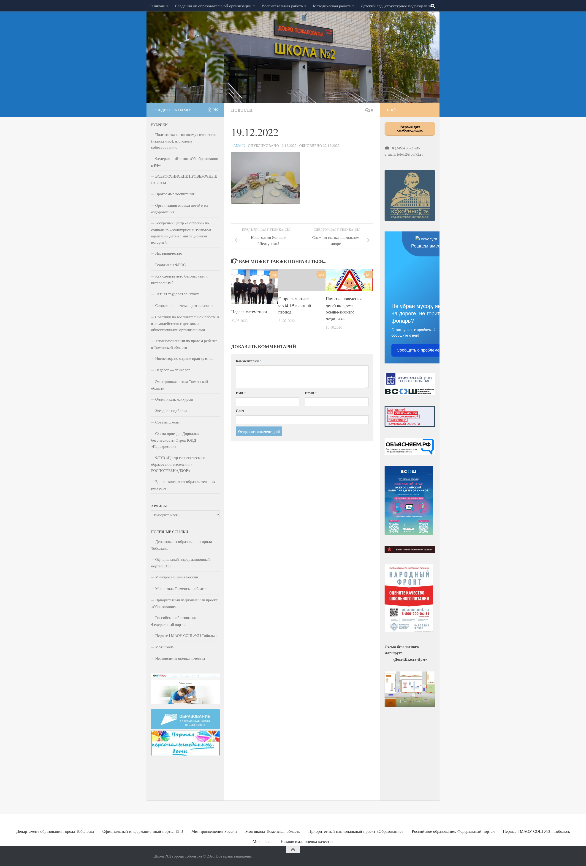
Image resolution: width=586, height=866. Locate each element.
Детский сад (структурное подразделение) (398, 5)
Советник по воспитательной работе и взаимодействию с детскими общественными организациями (185, 323)
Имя (241, 392)
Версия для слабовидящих (410, 128)
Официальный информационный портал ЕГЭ (180, 563)
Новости (241, 110)
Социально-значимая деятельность (184, 305)
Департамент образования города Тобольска (181, 545)
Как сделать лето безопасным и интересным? (179, 279)
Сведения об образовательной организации (213, 5)
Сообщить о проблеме (418, 350)
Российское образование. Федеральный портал (174, 621)
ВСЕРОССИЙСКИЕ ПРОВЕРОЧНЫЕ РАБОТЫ (184, 179)
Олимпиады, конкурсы (174, 399)
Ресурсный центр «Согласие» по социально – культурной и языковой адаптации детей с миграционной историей (181, 232)
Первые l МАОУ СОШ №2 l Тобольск (186, 635)
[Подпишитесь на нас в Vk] (215, 109)
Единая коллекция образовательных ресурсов (183, 485)
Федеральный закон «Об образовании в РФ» (184, 162)
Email (311, 392)
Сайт (240, 410)
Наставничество (168, 253)
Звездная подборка (171, 410)
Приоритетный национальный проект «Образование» (184, 603)
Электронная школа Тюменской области (179, 385)
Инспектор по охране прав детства (184, 358)
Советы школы (167, 422)
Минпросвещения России (176, 577)
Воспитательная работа (282, 5)
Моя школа (164, 646)
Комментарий (248, 360)
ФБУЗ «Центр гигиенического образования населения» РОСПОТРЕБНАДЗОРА (178, 464)
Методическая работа (332, 5)
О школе (157, 5)
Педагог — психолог (172, 369)
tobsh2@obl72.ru (410, 154)
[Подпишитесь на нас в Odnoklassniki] (209, 109)
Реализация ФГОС (170, 264)
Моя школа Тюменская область (181, 588)
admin (239, 145)
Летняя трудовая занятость (177, 293)
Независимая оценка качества (180, 658)
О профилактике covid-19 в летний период (294, 305)
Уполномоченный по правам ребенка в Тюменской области (184, 344)
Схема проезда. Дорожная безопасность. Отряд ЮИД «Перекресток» (175, 440)
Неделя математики (249, 311)
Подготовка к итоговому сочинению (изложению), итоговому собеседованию (183, 141)
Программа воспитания (175, 193)
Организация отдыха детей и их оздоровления (179, 208)
